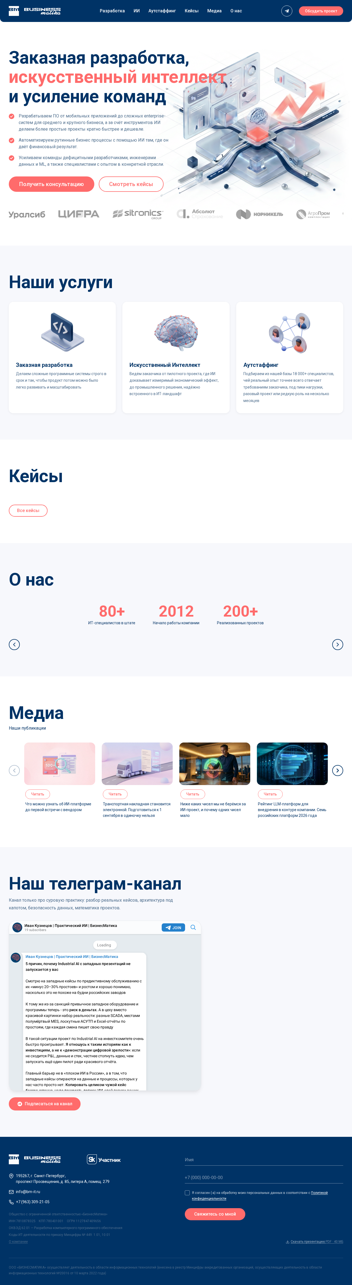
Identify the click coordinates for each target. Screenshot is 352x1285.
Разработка (112, 10)
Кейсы (192, 10)
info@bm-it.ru (28, 1192)
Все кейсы (28, 510)
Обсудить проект (321, 11)
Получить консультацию (51, 184)
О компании (18, 1242)
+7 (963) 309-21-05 (33, 1202)
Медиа (214, 10)
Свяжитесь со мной (215, 1214)
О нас (236, 10)
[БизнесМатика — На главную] (35, 11)
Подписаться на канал (48, 1103)
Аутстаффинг (162, 10)
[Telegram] (286, 10)
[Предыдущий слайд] (14, 644)
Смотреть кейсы (131, 184)
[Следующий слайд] (337, 644)
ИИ (137, 10)
